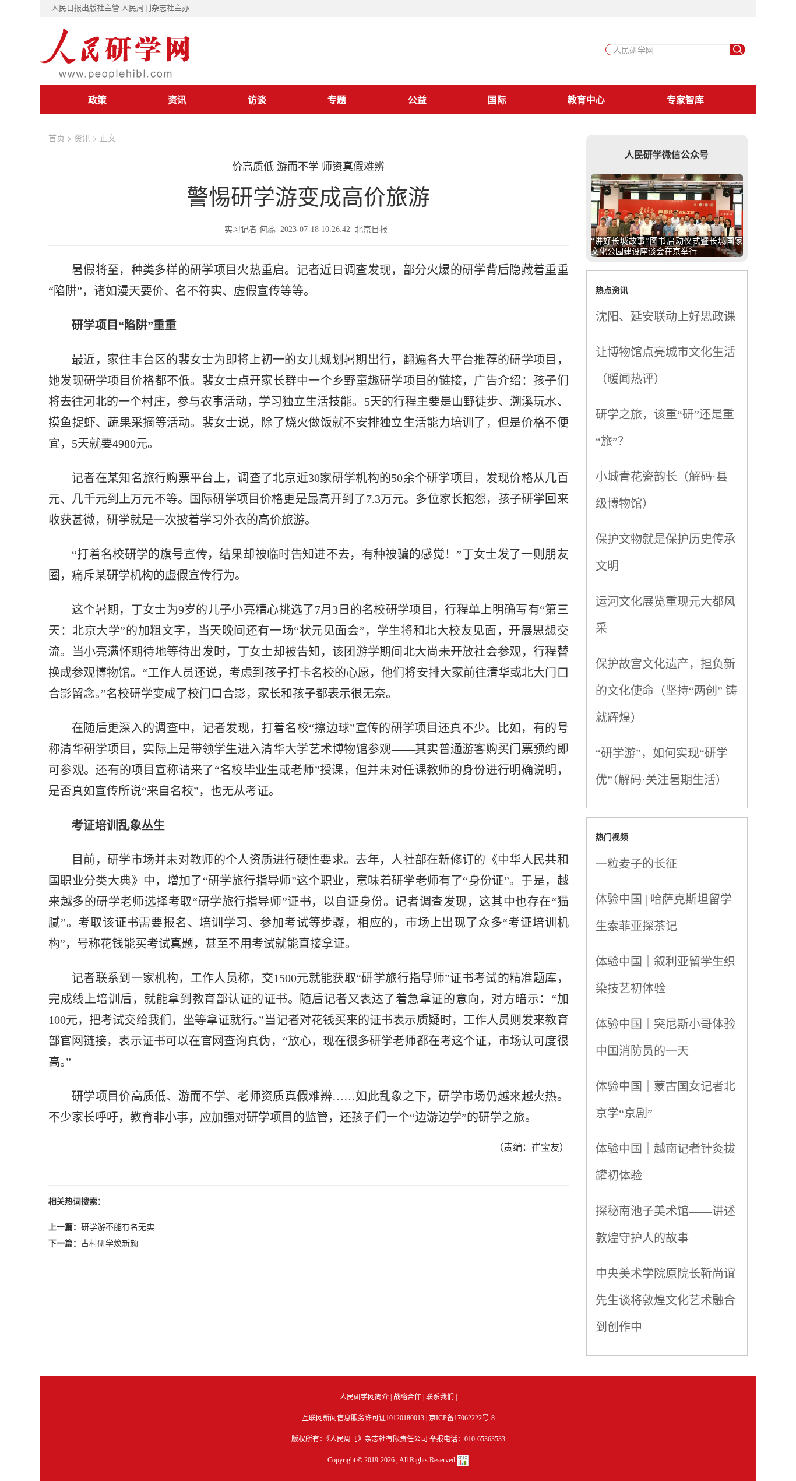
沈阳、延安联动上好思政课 (665, 316)
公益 (417, 99)
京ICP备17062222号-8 (462, 1418)
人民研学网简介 (364, 1397)
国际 (497, 99)
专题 (336, 99)
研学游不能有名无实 (117, 1226)
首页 (56, 137)
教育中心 (586, 99)
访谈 (257, 99)
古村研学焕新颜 (109, 1242)
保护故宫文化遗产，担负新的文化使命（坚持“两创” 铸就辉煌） (666, 690)
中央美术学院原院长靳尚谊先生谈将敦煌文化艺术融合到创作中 (665, 1300)
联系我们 (440, 1397)
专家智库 (685, 99)
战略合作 (407, 1397)
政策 (97, 99)
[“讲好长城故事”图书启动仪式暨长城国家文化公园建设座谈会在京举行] (667, 214)
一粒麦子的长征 (636, 863)
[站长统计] (463, 1460)
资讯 (177, 99)
